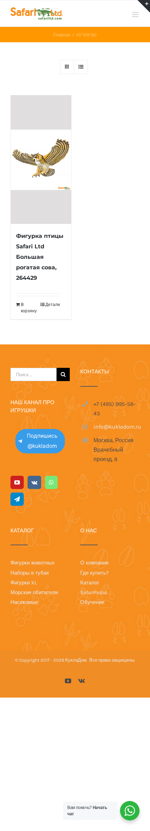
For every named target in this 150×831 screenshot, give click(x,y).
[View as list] (81, 67)
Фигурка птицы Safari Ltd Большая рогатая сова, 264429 (39, 257)
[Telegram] (17, 499)
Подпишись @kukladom (42, 440)
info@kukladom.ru (116, 426)
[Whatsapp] (51, 482)
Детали (52, 304)
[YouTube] (17, 482)
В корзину (29, 307)
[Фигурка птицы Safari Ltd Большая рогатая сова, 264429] (41, 159)
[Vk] (34, 482)
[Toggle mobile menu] (136, 14)
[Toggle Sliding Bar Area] (143, 6)
